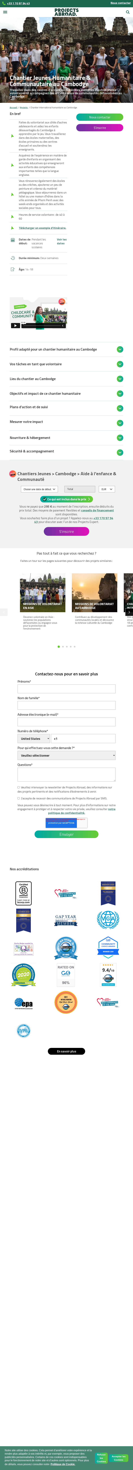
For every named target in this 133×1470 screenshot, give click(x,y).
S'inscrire (100, 127)
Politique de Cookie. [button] (63, 1464)
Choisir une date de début (37, 489)
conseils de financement (97, 510)
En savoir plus (66, 1051)
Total (70, 489)
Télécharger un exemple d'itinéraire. (42, 228)
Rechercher (127, 11)
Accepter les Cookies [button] (119, 1458)
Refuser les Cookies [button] (101, 1458)
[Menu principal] (5, 12)
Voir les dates (62, 241)
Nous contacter (121, 3)
